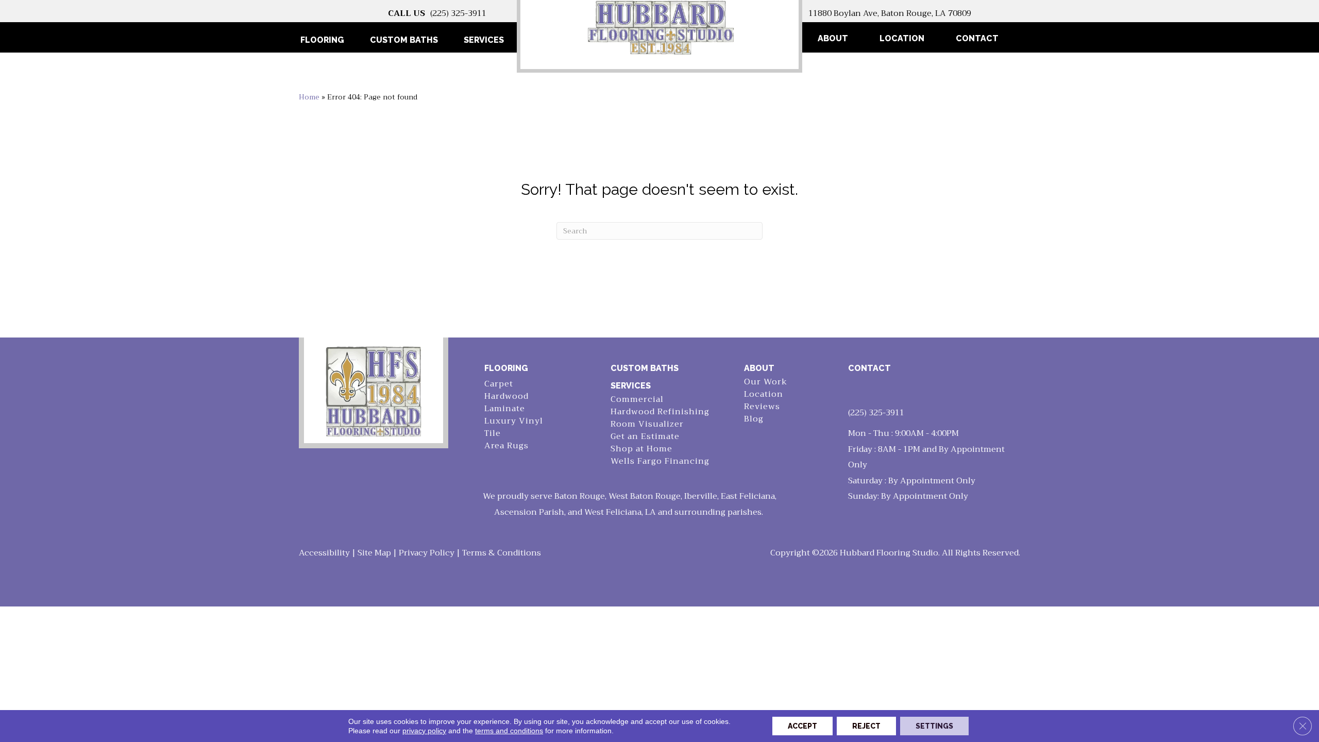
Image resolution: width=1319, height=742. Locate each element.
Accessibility (324, 553)
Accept (802, 726)
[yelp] (876, 390)
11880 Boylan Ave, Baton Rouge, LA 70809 (889, 13)
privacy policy (424, 731)
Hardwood (506, 396)
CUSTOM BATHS (645, 368)
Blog (754, 419)
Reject (866, 726)
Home (309, 97)
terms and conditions (509, 731)
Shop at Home (641, 449)
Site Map (374, 553)
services (631, 386)
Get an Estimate (645, 437)
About (833, 38)
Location (902, 38)
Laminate (504, 409)
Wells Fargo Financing (660, 461)
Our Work (765, 382)
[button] (1036, 38)
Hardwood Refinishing (660, 412)
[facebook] (858, 390)
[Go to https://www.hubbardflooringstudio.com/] (373, 390)
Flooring (506, 368)
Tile (492, 434)
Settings (934, 726)
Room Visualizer (647, 424)
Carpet (498, 384)
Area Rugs (506, 446)
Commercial (637, 400)
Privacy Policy (426, 553)
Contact (977, 38)
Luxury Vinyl (513, 421)
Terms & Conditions (501, 553)
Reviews (762, 407)
